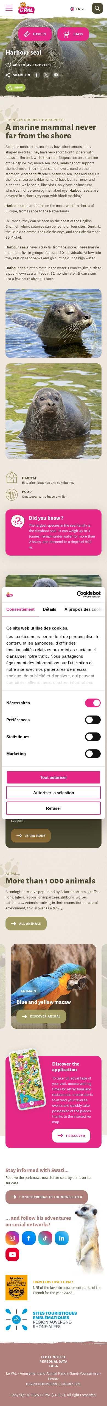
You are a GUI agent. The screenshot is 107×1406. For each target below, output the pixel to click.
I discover (75, 1136)
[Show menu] (9, 8)
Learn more (35, 836)
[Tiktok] (45, 1239)
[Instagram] (12, 1239)
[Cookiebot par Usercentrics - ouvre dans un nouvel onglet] (77, 594)
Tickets (39, 34)
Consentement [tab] (20, 609)
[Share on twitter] (46, 75)
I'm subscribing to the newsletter (50, 1197)
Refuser (53, 808)
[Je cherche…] (97, 8)
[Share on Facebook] (36, 75)
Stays (78, 34)
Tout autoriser (53, 777)
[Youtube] (12, 1255)
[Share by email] (55, 75)
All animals (30, 924)
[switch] (93, 719)
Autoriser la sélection (53, 792)
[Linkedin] (62, 1239)
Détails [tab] (49, 609)
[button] (76, 9)
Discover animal (45, 1016)
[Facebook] (29, 1239)
